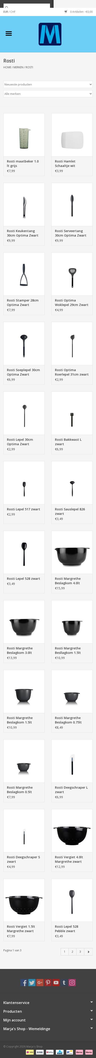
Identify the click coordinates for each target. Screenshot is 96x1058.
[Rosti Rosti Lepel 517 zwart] (24, 482)
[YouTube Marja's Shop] (56, 982)
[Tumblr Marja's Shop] (64, 982)
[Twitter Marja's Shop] (31, 982)
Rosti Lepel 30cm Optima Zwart (20, 441)
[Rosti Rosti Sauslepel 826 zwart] (72, 482)
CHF (12, 12)
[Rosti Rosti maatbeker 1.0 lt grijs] (24, 134)
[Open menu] (8, 33)
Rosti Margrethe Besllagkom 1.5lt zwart (68, 650)
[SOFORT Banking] (79, 1052)
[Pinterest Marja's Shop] (48, 982)
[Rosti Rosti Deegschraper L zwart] (72, 761)
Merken (18, 67)
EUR (6, 12)
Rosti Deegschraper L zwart (71, 789)
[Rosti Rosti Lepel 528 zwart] (24, 552)
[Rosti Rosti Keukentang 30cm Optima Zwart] (24, 204)
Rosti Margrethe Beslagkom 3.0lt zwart (20, 650)
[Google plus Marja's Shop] (40, 982)
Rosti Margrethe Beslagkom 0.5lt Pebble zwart (20, 789)
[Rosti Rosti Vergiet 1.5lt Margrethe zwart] (24, 900)
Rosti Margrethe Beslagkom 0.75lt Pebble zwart (68, 720)
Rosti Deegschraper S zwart (23, 859)
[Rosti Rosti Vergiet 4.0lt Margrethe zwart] (72, 830)
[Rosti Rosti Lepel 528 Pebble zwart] (72, 900)
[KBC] (59, 1052)
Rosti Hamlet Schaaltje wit (65, 163)
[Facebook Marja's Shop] (23, 982)
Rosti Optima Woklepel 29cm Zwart (71, 302)
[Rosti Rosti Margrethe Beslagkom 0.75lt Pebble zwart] (72, 691)
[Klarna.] (88, 1052)
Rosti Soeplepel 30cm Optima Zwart (23, 372)
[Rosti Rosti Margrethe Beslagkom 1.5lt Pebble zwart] (24, 691)
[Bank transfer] (39, 1052)
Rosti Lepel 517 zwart (23, 509)
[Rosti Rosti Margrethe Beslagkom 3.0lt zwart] (24, 621)
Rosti (29, 67)
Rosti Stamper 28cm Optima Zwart (23, 302)
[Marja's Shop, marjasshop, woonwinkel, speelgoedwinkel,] (56, 34)
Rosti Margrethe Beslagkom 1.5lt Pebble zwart (20, 720)
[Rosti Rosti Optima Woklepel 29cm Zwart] (72, 274)
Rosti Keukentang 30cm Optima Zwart (22, 233)
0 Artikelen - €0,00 (81, 12)
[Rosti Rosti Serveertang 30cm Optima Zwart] (72, 204)
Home (7, 67)
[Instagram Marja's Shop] (72, 982)
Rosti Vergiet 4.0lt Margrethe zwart (69, 859)
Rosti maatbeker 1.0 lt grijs (23, 163)
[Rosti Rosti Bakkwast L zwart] (72, 413)
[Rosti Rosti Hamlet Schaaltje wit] (72, 134)
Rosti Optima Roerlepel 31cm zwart (72, 372)
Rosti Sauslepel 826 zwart (70, 511)
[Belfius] (49, 1052)
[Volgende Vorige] (88, 951)
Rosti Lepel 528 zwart (23, 578)
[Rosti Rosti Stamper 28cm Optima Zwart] (24, 274)
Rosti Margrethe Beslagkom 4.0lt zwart (68, 580)
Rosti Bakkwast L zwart (68, 441)
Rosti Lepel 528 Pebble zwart (66, 928)
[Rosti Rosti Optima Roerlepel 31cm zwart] (72, 343)
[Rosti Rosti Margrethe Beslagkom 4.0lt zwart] (72, 552)
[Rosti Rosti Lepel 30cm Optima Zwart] (24, 413)
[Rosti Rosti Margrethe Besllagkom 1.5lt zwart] (72, 621)
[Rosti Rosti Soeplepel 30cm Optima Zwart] (24, 343)
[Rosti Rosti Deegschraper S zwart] (24, 830)
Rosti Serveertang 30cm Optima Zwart (70, 233)
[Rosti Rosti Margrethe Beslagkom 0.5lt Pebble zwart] (24, 761)
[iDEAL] (29, 1052)
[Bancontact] (69, 1052)
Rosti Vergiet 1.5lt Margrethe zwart (21, 928)
